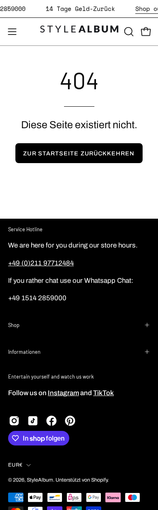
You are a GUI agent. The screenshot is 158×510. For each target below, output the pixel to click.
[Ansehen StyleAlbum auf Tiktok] (33, 421)
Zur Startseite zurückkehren (79, 153)
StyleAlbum (40, 480)
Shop (13, 325)
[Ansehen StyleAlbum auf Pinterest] (70, 421)
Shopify (99, 480)
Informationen (24, 352)
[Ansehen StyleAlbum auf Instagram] (14, 421)
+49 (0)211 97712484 (41, 263)
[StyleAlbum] (79, 31)
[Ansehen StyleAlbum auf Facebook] (51, 421)
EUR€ (15, 465)
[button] (128, 31)
